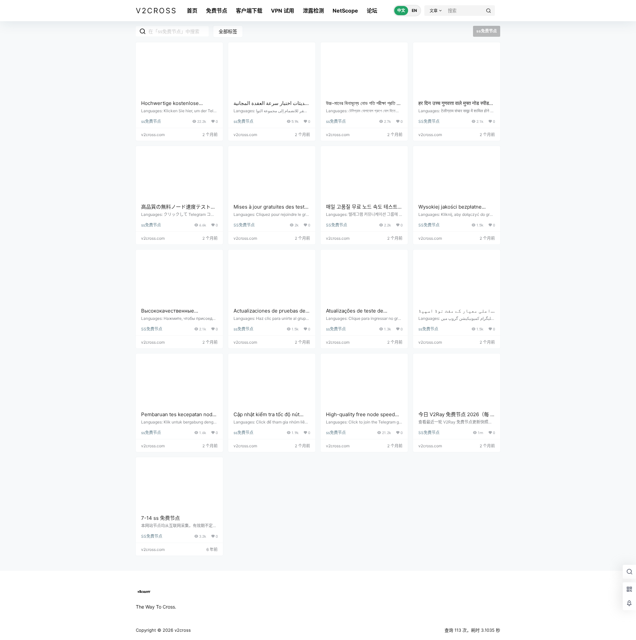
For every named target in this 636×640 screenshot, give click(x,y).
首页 (192, 10)
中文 (401, 10)
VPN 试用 (282, 10)
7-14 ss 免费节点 (160, 518)
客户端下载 (249, 10)
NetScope (345, 10)
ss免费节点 (151, 121)
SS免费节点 (429, 121)
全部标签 (228, 31)
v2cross (182, 630)
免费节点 (216, 10)
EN (414, 10)
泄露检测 (313, 10)
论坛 (372, 10)
